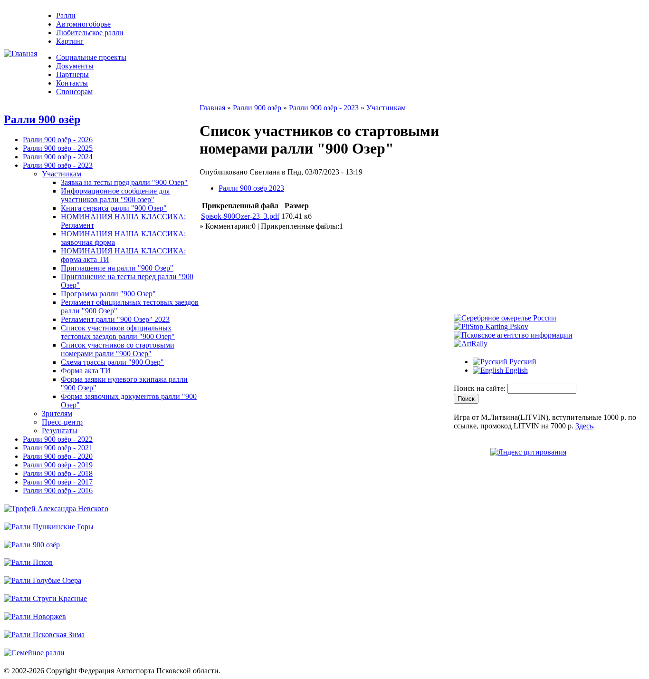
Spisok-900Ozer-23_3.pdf (240, 216)
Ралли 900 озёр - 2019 (58, 465)
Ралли (66, 15)
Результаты (59, 431)
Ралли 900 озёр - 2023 (58, 165)
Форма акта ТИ (86, 371)
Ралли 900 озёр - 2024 (58, 157)
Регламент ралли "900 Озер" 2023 (115, 319)
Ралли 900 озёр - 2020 (58, 456)
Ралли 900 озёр (42, 119)
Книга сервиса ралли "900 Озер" (114, 208)
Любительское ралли (90, 33)
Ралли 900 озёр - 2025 (58, 148)
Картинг (70, 41)
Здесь (584, 426)
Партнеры (72, 74)
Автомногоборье (83, 24)
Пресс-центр (62, 422)
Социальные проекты (91, 57)
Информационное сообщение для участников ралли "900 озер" (115, 195)
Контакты (72, 83)
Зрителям (57, 413)
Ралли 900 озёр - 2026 (58, 140)
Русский (521, 362)
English (515, 370)
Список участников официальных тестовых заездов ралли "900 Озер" (118, 332)
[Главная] (20, 53)
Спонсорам (74, 91)
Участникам (61, 174)
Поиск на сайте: (480, 388)
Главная (212, 108)
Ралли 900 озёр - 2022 (58, 439)
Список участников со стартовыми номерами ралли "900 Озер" (117, 349)
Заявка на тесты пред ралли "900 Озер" (124, 182)
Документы (75, 66)
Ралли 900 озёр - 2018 (58, 473)
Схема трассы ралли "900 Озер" (112, 362)
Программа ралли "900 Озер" (108, 294)
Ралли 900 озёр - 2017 (58, 482)
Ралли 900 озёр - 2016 (58, 490)
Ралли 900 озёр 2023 (251, 188)
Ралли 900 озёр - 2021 (58, 448)
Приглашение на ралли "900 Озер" (117, 268)
